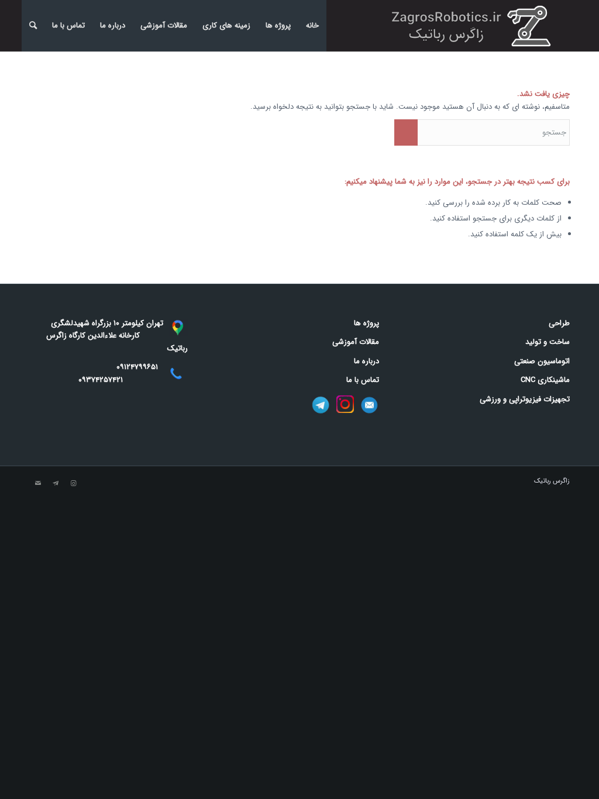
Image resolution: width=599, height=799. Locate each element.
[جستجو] (33, 25)
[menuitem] (33, 25)
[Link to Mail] (38, 484)
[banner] (474, 25)
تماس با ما (68, 25)
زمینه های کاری (226, 25)
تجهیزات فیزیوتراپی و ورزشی (525, 399)
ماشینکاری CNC (545, 380)
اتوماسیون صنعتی (542, 361)
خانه (312, 25)
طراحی (559, 323)
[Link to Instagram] (73, 484)
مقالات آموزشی (163, 25)
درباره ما (112, 25)
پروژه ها (278, 25)
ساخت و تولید (547, 342)
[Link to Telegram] (55, 484)
